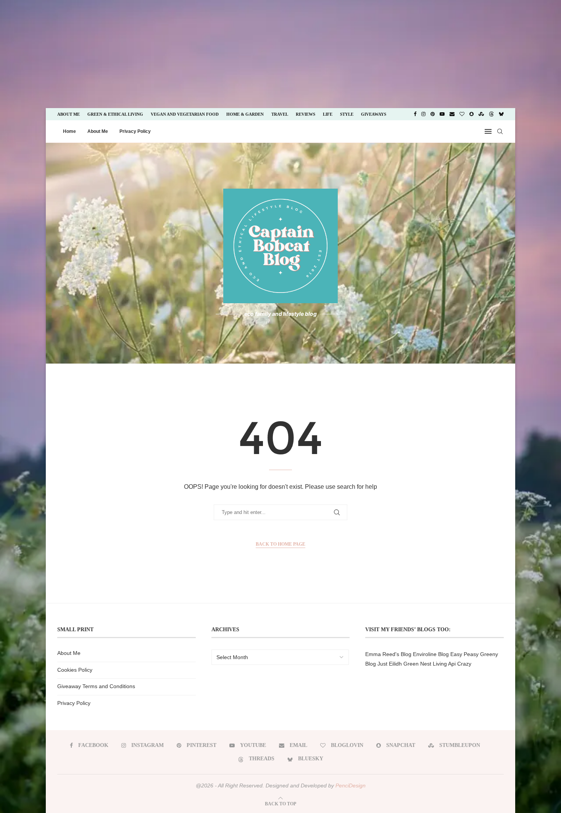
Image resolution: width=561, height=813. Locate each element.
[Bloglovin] (461, 114)
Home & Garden (245, 114)
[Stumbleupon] (481, 114)
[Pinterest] (432, 114)
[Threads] (491, 114)
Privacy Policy (135, 131)
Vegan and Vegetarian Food (185, 114)
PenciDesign (350, 785)
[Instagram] (423, 114)
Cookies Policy (74, 670)
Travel (279, 114)
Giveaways (373, 114)
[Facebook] (415, 114)
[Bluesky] (501, 114)
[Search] (500, 131)
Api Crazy (459, 664)
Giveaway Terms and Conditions (96, 686)
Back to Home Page (280, 544)
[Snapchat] (471, 114)
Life (327, 114)
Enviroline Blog (431, 654)
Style (346, 114)
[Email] (452, 114)
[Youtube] (442, 114)
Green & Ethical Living (115, 114)
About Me (68, 114)
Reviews (305, 114)
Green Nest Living (425, 664)
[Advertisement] (64, 53)
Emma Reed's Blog (388, 654)
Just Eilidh (389, 664)
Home (69, 131)
